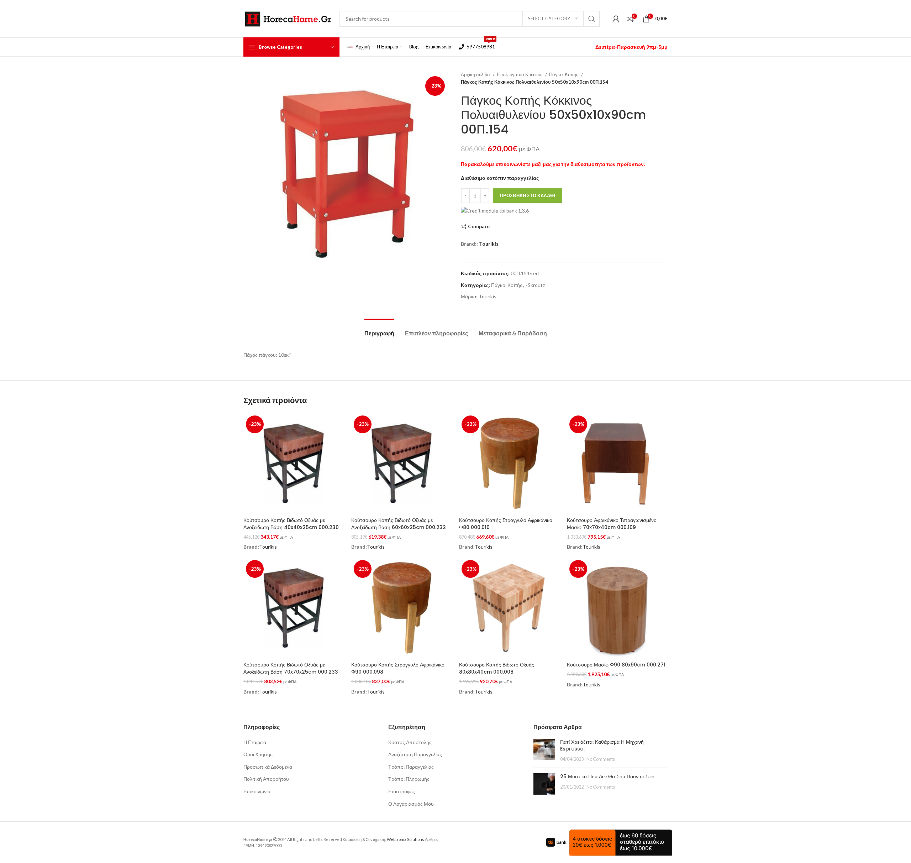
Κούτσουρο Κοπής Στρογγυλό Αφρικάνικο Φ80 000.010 (505, 524)
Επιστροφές (401, 791)
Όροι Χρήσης (258, 754)
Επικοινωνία (256, 791)
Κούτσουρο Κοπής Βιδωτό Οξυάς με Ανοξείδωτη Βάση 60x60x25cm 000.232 (398, 524)
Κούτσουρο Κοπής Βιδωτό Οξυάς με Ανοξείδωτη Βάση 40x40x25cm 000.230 (291, 524)
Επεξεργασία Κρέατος (520, 74)
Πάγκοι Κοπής (564, 74)
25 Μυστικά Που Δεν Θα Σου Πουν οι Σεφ (607, 776)
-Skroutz (535, 285)
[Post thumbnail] (544, 751)
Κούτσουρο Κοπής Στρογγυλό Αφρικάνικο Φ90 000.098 (397, 668)
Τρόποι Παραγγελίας (411, 767)
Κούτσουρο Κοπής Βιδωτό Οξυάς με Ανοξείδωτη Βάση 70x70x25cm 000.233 (290, 668)
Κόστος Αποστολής (410, 742)
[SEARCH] (592, 19)
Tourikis (489, 244)
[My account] (616, 19)
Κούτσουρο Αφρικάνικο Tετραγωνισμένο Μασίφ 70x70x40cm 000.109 (612, 524)
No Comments (600, 759)
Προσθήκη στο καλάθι (527, 195)
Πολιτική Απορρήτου (266, 779)
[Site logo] (287, 18)
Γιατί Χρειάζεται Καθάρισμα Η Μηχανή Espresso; (602, 745)
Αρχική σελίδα (476, 74)
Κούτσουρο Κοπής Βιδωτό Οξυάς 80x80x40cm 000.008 (496, 668)
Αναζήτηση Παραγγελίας (415, 754)
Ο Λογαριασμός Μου (411, 804)
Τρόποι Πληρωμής (409, 779)
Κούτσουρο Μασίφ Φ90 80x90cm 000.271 (616, 664)
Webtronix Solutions (405, 839)
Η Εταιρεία (254, 742)
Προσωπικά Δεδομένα (267, 767)
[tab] (379, 329)
